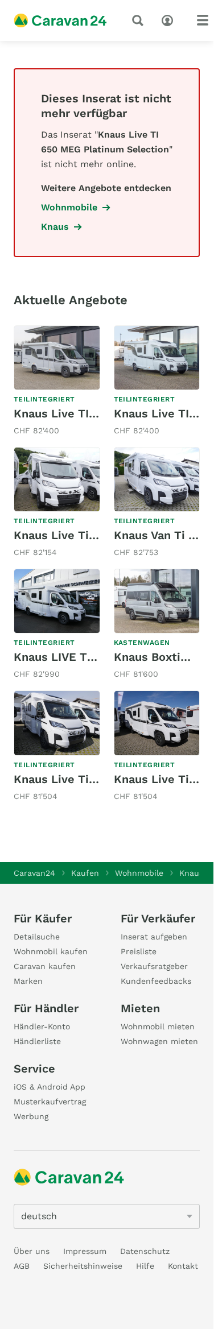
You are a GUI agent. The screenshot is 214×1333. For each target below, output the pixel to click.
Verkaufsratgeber (154, 966)
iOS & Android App (49, 1086)
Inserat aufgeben (154, 936)
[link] (57, 381)
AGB (22, 1265)
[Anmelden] (170, 19)
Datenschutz (145, 1251)
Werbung (31, 1116)
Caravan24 (34, 872)
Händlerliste (37, 1041)
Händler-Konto (42, 1026)
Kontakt (183, 1265)
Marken (28, 981)
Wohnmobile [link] (69, 207)
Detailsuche (37, 936)
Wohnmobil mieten (158, 1026)
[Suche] (140, 20)
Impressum (84, 1251)
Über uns (32, 1251)
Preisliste (139, 951)
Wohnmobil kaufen (51, 951)
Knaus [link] (55, 226)
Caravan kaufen (45, 966)
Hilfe (145, 1265)
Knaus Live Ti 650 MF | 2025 (93, 779)
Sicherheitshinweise (82, 1265)
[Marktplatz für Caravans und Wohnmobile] (60, 20)
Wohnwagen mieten (159, 1041)
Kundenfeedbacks (156, 981)
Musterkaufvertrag (50, 1101)
